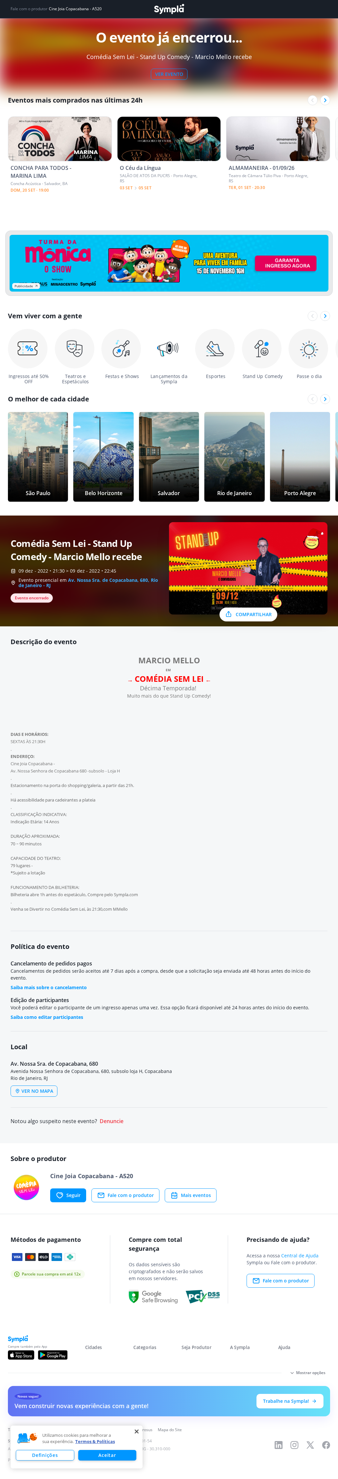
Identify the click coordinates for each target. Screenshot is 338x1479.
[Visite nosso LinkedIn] (279, 1445)
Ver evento (169, 74)
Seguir (73, 1195)
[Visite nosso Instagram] (294, 1445)
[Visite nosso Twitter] (310, 1445)
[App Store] (21, 1355)
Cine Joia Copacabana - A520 (75, 9)
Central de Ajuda (300, 1255)
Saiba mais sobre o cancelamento (49, 987)
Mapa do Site (170, 1429)
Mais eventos (196, 1195)
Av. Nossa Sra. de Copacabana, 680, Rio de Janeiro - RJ (88, 582)
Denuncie (111, 1121)
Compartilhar (254, 614)
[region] (77, 1447)
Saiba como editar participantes (47, 1017)
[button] (27, 1438)
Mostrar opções (310, 1372)
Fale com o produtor (131, 1195)
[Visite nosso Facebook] (326, 1445)
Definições (45, 1455)
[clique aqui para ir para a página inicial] (169, 9)
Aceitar (107, 1455)
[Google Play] (52, 1355)
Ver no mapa (37, 1091)
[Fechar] (136, 1431)
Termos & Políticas (95, 1441)
